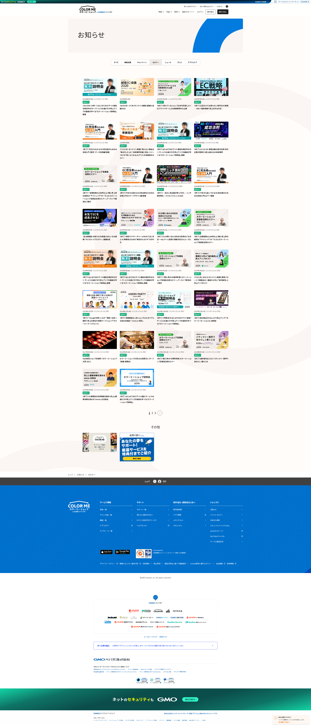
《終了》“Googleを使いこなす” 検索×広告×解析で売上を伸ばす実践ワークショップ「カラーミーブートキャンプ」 (100, 321)
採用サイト (163, 636)
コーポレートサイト (151, 636)
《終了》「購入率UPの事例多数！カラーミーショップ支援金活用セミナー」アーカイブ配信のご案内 (174, 280)
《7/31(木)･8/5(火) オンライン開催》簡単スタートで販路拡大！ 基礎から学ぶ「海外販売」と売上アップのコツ (211, 280)
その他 (203, 720)
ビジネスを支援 (129, 720)
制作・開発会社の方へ (207, 6)
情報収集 (168, 720)
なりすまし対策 (167, 672)
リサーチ (161, 720)
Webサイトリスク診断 (146, 669)
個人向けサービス (194, 720)
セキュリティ (139, 720)
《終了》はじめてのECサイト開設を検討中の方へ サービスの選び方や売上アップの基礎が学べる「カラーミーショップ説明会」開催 (174, 152)
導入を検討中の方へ (190, 6)
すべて (116, 62)
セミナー (156, 62)
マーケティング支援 (151, 720)
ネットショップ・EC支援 (116, 720)
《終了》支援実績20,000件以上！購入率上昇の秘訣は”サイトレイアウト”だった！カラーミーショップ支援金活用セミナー (211, 239)
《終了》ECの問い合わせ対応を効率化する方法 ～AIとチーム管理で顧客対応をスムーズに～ (174, 239)
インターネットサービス (100, 720)
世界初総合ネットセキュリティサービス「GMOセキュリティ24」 (109, 669)
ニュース (168, 62)
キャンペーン (142, 62)
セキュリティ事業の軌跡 (180, 672)
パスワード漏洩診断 (133, 669)
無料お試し (223, 12)
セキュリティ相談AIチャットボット (162, 669)
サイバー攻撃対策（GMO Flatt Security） (150, 672)
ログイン (200, 12)
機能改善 (127, 62)
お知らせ (219, 6)
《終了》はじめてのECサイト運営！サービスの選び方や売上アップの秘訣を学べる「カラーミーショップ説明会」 (137, 399)
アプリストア (192, 62)
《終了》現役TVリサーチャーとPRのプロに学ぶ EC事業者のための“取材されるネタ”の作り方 (137, 239)
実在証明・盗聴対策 (99, 672)
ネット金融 (177, 720)
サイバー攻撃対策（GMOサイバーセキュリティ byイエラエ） (121, 672)
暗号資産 (184, 720)
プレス (179, 62)
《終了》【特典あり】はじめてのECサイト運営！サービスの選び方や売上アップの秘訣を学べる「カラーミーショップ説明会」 (174, 321)
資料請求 (210, 12)
